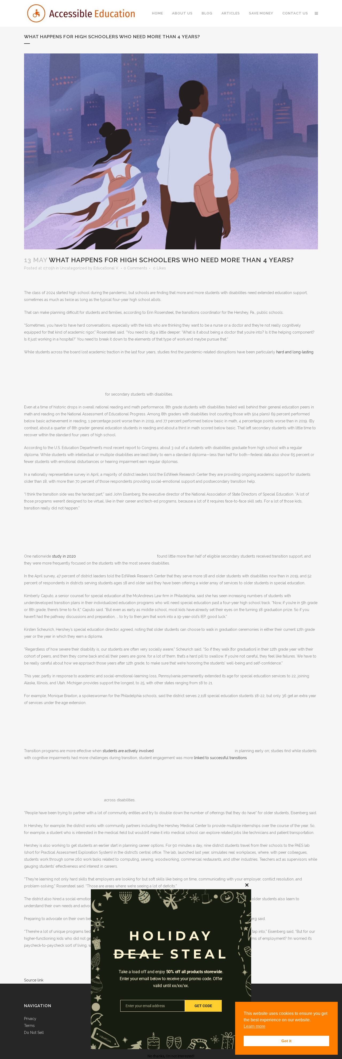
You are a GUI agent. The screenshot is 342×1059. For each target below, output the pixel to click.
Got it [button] (286, 1041)
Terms (29, 1025)
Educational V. (106, 268)
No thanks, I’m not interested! (170, 1056)
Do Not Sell (34, 1032)
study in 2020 (64, 556)
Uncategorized (73, 268)
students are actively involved (128, 751)
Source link (33, 980)
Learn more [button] (254, 1026)
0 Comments (135, 268)
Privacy (30, 1019)
